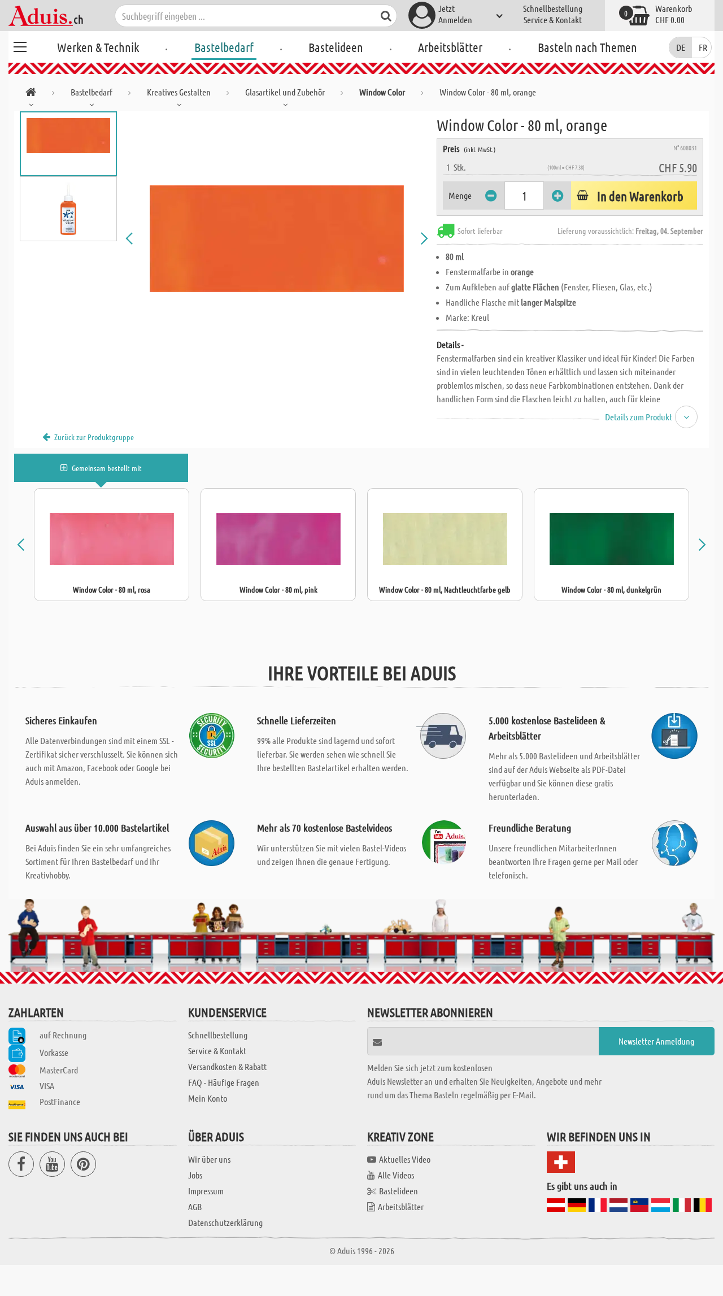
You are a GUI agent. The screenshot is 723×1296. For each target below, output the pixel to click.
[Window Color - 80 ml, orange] (277, 238)
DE (680, 47)
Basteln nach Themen (587, 47)
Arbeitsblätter (450, 47)
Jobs (195, 1174)
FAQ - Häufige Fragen (223, 1082)
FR (703, 47)
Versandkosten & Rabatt (227, 1066)
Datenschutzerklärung (225, 1222)
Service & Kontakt (553, 19)
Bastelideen (335, 47)
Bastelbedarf (224, 47)
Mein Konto (207, 1098)
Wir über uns (209, 1159)
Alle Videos (396, 1174)
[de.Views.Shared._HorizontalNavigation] (30, 94)
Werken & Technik (98, 47)
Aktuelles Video (404, 1159)
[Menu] (19, 45)
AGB (195, 1206)
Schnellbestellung (552, 8)
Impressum (206, 1190)
